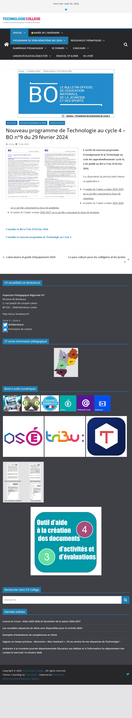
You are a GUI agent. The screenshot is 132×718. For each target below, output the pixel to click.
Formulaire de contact (20, 329)
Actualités (11, 123)
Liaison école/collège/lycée (30, 55)
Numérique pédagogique (28, 48)
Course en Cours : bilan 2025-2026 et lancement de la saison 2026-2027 (41, 621)
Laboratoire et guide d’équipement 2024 (30, 257)
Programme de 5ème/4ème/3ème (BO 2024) (37, 40)
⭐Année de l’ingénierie (45, 32)
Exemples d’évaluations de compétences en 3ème (30, 634)
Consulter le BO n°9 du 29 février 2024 (27, 229)
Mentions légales (30, 678)
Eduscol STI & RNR (67, 55)
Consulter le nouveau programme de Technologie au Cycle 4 (38, 237)
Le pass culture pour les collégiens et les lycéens (97, 259)
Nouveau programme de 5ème (33, 123)
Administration (11, 678)
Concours (79, 48)
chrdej (11, 144)
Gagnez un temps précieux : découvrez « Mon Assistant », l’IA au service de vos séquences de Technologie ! (61, 641)
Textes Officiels (57, 123)
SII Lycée (88, 55)
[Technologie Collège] (6, 44)
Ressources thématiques (86, 40)
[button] (24, 33)
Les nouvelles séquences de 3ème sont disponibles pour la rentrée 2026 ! (43, 628)
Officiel (17, 32)
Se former (58, 48)
